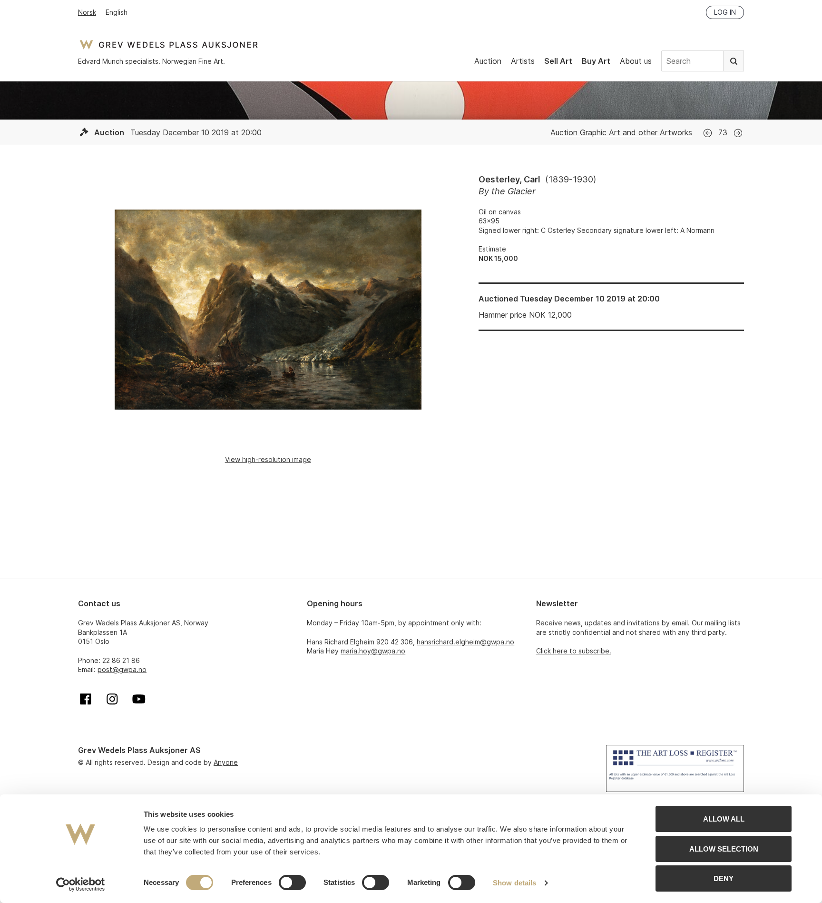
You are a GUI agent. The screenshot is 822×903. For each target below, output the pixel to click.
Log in (725, 12)
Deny (724, 878)
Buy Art (596, 61)
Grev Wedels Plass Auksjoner (168, 44)
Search (733, 60)
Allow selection (723, 849)
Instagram (112, 699)
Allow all (723, 819)
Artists (523, 61)
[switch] (292, 882)
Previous (708, 133)
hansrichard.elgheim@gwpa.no (465, 642)
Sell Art (558, 61)
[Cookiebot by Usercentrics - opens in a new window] (80, 884)
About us (636, 61)
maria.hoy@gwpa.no (373, 651)
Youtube (139, 699)
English (116, 12)
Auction (487, 61)
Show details (514, 883)
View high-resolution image (268, 459)
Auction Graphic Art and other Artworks (621, 132)
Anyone (226, 762)
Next (738, 133)
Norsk (87, 12)
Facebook (85, 699)
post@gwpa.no (122, 669)
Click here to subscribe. (573, 651)
